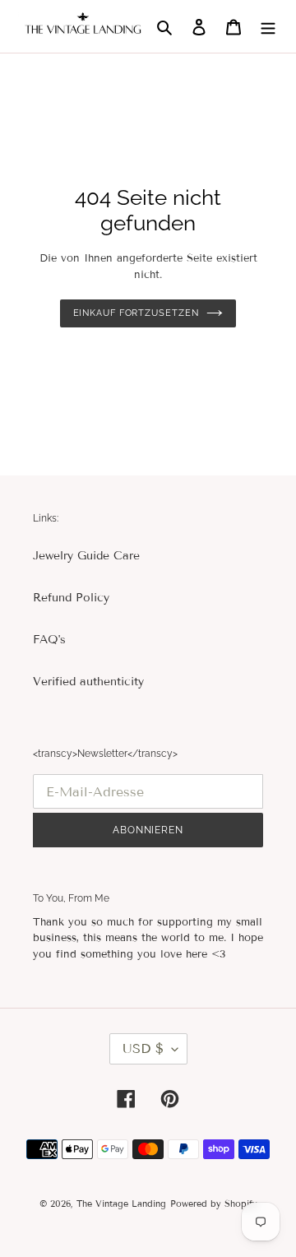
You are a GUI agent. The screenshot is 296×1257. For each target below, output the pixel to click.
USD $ (143, 1048)
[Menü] (268, 26)
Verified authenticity (88, 682)
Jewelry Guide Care (86, 556)
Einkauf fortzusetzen (136, 313)
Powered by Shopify (213, 1203)
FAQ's (49, 640)
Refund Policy (71, 598)
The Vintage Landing (121, 1203)
